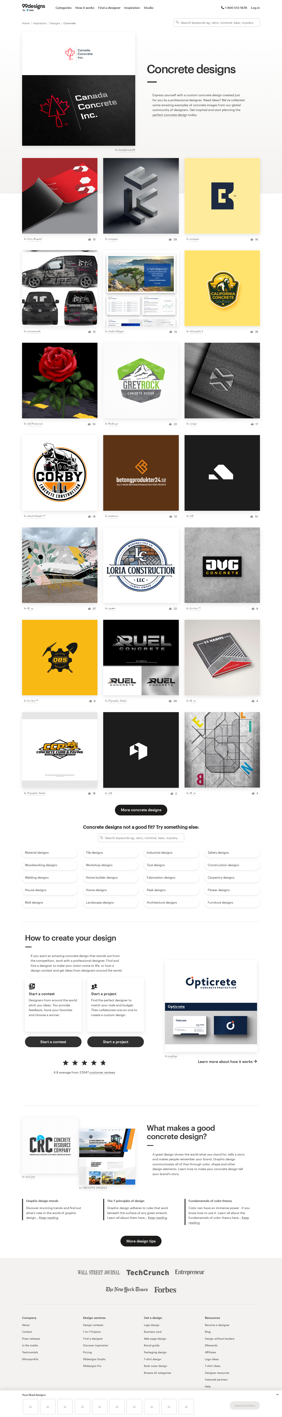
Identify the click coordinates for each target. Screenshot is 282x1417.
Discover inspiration (95, 1345)
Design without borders (219, 1338)
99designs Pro (92, 1365)
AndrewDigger (116, 331)
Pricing (87, 1352)
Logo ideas (212, 1359)
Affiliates (210, 1352)
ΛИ (191, 516)
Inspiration (132, 7)
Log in (255, 7)
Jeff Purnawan (35, 423)
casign (193, 423)
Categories (64, 7)
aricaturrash (33, 331)
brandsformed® (126, 149)
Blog (208, 1331)
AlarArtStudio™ (36, 516)
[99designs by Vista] (33, 8)
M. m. (30, 608)
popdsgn (172, 1056)
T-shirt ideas (212, 1365)
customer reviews (102, 1072)
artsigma (113, 239)
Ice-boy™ (195, 608)
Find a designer (109, 7)
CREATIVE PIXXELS (94, 1187)
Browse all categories (157, 1372)
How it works (84, 7)
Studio (148, 7)
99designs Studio (94, 1359)
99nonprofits (30, 1359)
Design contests (93, 1325)
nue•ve (111, 608)
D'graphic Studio (117, 700)
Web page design (155, 1338)
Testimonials (30, 1352)
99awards (211, 1345)
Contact (27, 1331)
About (26, 1325)
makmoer (113, 516)
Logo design (151, 1325)
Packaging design (155, 1352)
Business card (153, 1331)
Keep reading (48, 1217)
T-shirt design (152, 1359)
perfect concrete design (170, 115)
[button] (277, 1394)
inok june (30, 1176)
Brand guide (151, 1345)
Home (26, 23)
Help (208, 1386)
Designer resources (217, 1372)
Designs (55, 23)
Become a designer (217, 1325)
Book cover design (155, 1365)
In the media (30, 1345)
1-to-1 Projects (92, 1331)
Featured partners (216, 1379)
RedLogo (113, 423)
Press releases (31, 1338)
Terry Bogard (34, 239)
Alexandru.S (196, 331)
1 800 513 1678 (236, 7)
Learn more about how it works (225, 1061)
